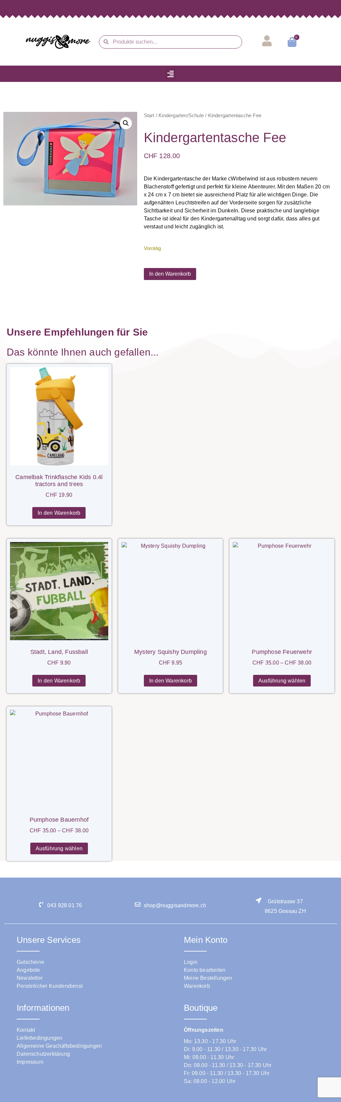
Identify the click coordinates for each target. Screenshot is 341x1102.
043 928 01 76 (64, 905)
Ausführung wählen (281, 681)
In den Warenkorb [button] (59, 513)
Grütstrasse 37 (285, 901)
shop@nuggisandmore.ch (175, 905)
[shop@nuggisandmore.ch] (138, 904)
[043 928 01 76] (41, 904)
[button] (170, 73)
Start (149, 115)
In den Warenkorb (170, 274)
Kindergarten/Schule (181, 115)
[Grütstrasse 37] (258, 900)
